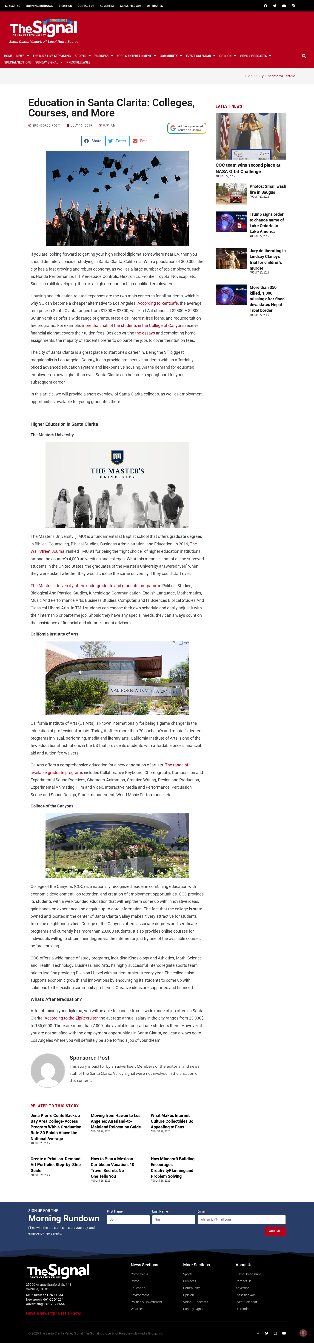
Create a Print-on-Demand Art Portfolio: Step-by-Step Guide (56, 1164)
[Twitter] (274, 5)
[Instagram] (293, 5)
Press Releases (78, 62)
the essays (145, 333)
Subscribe (12, 6)
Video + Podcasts (253, 56)
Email (201, 1211)
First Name (115, 1211)
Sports (80, 56)
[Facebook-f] (258, 1333)
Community (169, 56)
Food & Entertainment (134, 56)
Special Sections (17, 62)
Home (8, 56)
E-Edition (65, 6)
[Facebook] (265, 5)
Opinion (225, 56)
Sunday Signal (46, 62)
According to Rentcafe (157, 303)
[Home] (242, 76)
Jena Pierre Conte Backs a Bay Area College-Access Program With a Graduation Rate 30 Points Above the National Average (56, 1127)
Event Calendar (198, 56)
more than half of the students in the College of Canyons (133, 325)
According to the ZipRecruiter (71, 1018)
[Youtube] (284, 5)
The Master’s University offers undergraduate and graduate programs (94, 585)
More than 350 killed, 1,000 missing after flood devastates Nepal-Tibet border (267, 299)
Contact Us (86, 6)
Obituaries (155, 6)
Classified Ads (130, 6)
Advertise (107, 6)
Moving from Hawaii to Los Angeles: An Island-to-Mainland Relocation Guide (116, 1121)
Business (101, 56)
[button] (304, 56)
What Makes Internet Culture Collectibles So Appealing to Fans (172, 1121)
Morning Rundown (39, 6)
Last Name (160, 1211)
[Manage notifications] (303, 1333)
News (20, 56)
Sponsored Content (281, 76)
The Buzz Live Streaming (52, 56)
